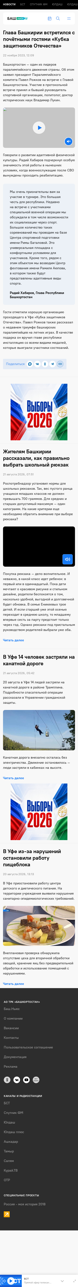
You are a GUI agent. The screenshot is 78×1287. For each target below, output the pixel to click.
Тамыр (9, 1151)
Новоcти (9, 4)
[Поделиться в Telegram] (52, 364)
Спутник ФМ (38, 4)
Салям (9, 1161)
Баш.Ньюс (12, 1009)
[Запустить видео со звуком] (39, 127)
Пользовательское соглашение (28, 1047)
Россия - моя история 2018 (25, 1204)
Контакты (11, 1038)
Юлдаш (57, 4)
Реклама (10, 1066)
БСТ (22, 4)
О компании (13, 1018)
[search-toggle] (58, 18)
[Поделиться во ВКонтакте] (37, 364)
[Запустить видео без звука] (68, 141)
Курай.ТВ (11, 1170)
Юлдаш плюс (14, 1132)
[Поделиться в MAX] (30, 364)
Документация (15, 1057)
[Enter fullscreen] (74, 1281)
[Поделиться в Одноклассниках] (45, 364)
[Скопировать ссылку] (60, 364)
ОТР (7, 1180)
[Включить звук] (67, 559)
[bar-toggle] (69, 18)
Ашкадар (11, 1142)
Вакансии (11, 1028)
